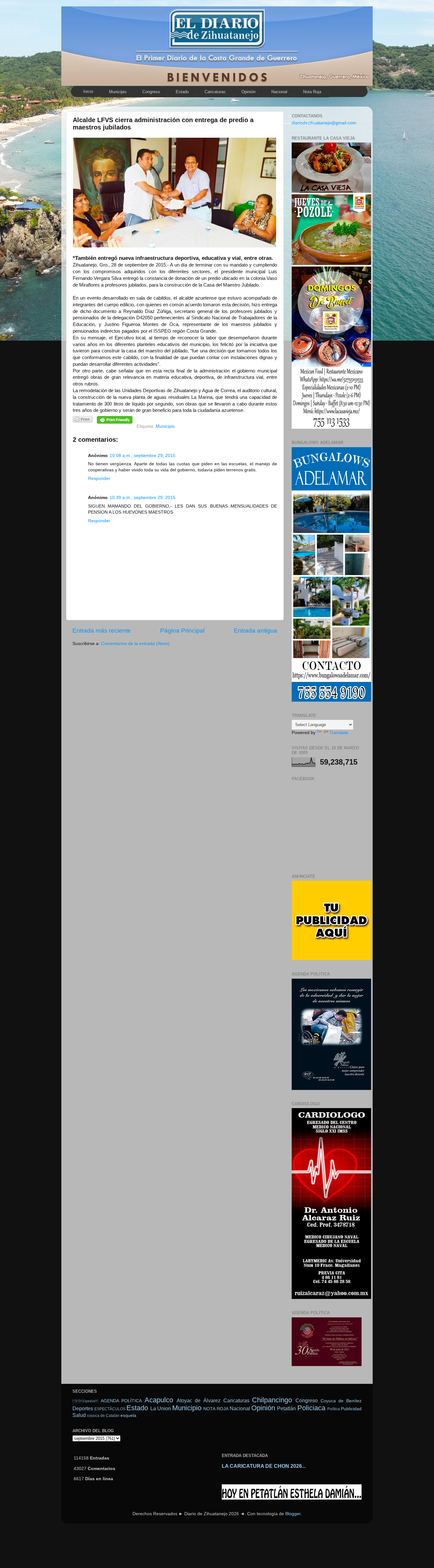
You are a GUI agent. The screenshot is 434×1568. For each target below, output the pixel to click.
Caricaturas (215, 91)
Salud (79, 1415)
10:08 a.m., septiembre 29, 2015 (142, 455)
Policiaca (311, 1408)
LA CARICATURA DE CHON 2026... (264, 1466)
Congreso (151, 91)
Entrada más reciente (101, 630)
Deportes (82, 1408)
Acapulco (159, 1400)
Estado (182, 91)
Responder (99, 478)
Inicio (88, 91)
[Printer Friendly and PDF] (82, 420)
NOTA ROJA (215, 1408)
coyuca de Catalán (103, 1415)
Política (333, 1409)
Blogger (293, 1513)
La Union (160, 1408)
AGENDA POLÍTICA (121, 1400)
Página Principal (182, 630)
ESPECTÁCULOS (109, 1409)
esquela (128, 1415)
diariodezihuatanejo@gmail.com (324, 123)
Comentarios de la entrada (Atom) (135, 643)
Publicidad (351, 1408)
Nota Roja (312, 91)
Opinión (248, 91)
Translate (338, 732)
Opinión (85, 1401)
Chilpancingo (272, 1400)
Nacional (279, 91)
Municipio (117, 91)
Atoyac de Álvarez (198, 1400)
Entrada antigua (255, 630)
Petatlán (286, 1408)
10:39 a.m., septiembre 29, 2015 (142, 497)
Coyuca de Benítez (341, 1400)
